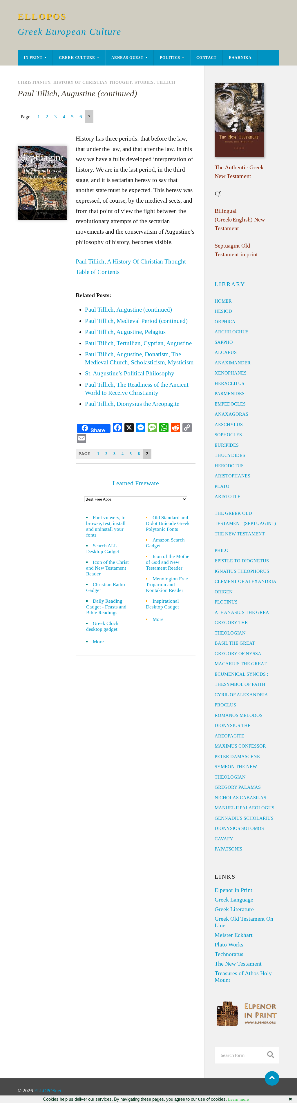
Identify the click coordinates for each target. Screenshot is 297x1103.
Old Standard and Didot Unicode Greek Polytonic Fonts (168, 523)
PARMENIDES (230, 393)
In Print (33, 58)
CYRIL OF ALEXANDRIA (241, 694)
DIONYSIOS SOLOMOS (239, 828)
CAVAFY (224, 838)
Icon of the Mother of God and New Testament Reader (168, 562)
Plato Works (229, 944)
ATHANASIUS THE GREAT (243, 612)
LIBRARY (230, 284)
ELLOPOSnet (47, 1090)
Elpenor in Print (233, 890)
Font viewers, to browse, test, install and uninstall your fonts (106, 526)
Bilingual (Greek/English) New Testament (240, 219)
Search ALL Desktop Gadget (102, 548)
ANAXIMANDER (233, 362)
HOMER (223, 301)
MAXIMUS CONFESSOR (240, 746)
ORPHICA (225, 321)
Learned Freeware (136, 483)
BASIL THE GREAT (235, 643)
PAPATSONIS (228, 848)
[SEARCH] (270, 1055)
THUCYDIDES (230, 455)
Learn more (238, 1099)
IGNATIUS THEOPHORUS (242, 571)
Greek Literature (234, 909)
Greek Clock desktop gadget (102, 626)
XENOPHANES (231, 372)
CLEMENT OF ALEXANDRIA (245, 581)
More (102, 641)
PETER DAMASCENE (237, 756)
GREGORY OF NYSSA (238, 653)
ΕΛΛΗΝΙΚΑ (240, 58)
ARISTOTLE (227, 496)
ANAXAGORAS (231, 414)
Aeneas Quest (127, 58)
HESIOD (223, 311)
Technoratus (229, 954)
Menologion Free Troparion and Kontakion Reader (167, 584)
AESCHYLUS (229, 424)
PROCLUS (225, 704)
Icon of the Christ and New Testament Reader (107, 568)
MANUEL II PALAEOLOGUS (244, 807)
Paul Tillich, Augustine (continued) (77, 93)
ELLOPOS (42, 16)
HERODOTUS (229, 465)
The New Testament (238, 963)
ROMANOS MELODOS (238, 715)
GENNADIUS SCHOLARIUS (244, 818)
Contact (206, 58)
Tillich (166, 82)
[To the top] (272, 1078)
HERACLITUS (229, 383)
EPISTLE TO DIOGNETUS (242, 560)
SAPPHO (224, 342)
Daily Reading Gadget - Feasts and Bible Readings (106, 606)
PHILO (222, 550)
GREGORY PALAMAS (238, 787)
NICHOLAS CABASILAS (240, 797)
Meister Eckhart (234, 935)
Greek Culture (77, 58)
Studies (144, 82)
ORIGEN (224, 591)
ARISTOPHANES (232, 475)
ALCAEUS (226, 352)
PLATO (222, 486)
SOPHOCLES (228, 434)
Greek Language (234, 899)
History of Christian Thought (92, 82)
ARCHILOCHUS (232, 331)
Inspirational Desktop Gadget (162, 604)
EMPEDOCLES (230, 403)
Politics (170, 58)
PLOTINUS (226, 601)
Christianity (34, 82)
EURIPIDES (227, 445)
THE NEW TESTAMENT (240, 533)
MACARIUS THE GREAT (241, 663)
